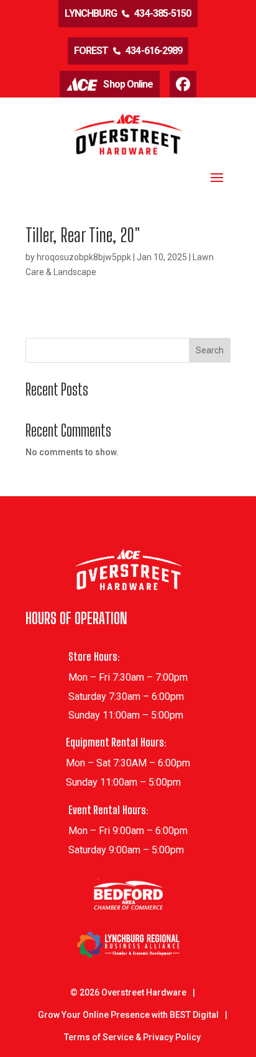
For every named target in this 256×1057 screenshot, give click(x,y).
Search (210, 350)
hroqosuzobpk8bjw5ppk (84, 257)
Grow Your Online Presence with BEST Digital (128, 1015)
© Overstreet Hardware (128, 992)
